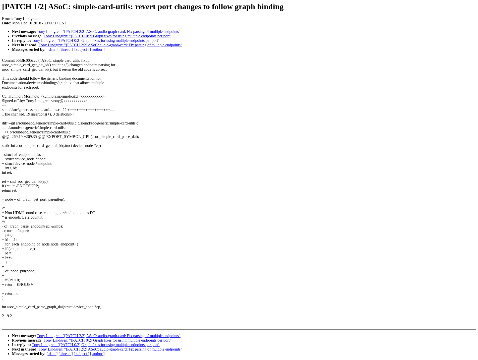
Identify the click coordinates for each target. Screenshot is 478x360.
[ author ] (97, 49)
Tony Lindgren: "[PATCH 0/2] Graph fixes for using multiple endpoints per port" (107, 36)
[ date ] (52, 49)
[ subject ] (81, 49)
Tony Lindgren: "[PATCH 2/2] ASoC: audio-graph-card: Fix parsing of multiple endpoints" (108, 31)
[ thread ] (66, 49)
